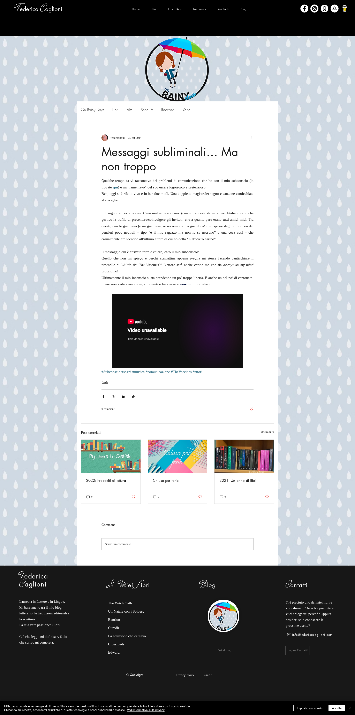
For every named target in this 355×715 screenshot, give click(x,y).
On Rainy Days (92, 109)
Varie (186, 109)
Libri (115, 109)
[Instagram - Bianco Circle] (314, 9)
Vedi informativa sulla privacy (146, 710)
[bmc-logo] (345, 9)
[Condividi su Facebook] (103, 396)
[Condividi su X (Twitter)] (113, 396)
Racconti (167, 109)
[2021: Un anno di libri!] (244, 456)
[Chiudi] (350, 708)
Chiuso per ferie (166, 480)
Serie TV (147, 109)
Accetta (337, 708)
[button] (174, 9)
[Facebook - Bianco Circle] (304, 9)
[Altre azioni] (251, 137)
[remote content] (177, 331)
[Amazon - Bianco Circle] (335, 9)
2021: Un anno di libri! (238, 480)
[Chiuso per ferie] (177, 456)
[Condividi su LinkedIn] (124, 396)
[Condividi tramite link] (134, 396)
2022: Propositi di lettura (106, 480)
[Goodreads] (324, 9)
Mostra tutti (267, 432)
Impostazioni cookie (310, 708)
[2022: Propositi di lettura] (111, 456)
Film (130, 109)
